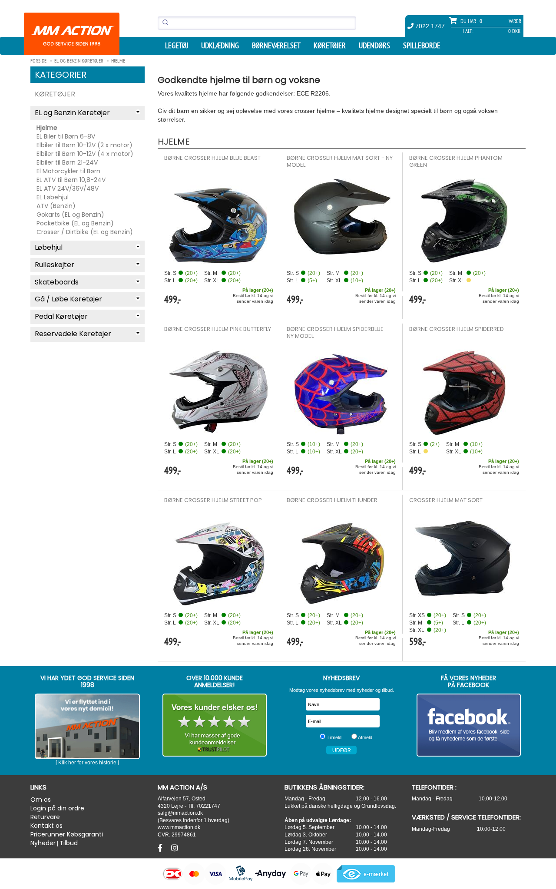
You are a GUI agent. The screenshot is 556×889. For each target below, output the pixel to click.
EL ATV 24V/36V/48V (67, 188)
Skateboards (57, 282)
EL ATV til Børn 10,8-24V (71, 179)
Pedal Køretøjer (61, 316)
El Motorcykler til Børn (68, 171)
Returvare (45, 817)
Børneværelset (276, 45)
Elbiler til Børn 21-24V (67, 162)
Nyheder (43, 843)
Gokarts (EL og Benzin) (70, 214)
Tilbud (69, 843)
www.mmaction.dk (179, 827)
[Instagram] (174, 848)
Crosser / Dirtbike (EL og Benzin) (84, 232)
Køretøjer (330, 45)
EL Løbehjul (52, 197)
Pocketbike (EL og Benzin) (75, 223)
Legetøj (176, 45)
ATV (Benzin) (56, 206)
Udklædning (220, 45)
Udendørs (374, 45)
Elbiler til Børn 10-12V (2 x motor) (84, 145)
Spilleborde (421, 45)
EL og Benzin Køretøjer (72, 113)
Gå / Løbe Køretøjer (68, 299)
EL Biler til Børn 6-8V (65, 136)
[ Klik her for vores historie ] (87, 763)
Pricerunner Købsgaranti (66, 834)
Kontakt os (46, 825)
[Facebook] (161, 848)
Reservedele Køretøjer (73, 334)
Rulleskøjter (54, 265)
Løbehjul (49, 247)
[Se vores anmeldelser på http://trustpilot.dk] (215, 725)
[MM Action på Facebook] (469, 725)
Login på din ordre (57, 808)
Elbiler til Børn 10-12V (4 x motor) (84, 153)
